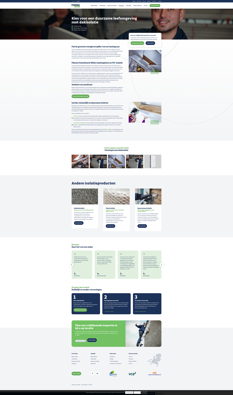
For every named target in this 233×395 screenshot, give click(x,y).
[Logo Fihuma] (76, 5)
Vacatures (159, 1)
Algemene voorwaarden (76, 384)
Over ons (144, 1)
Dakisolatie (74, 363)
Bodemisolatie (75, 356)
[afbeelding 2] (135, 162)
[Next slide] (161, 264)
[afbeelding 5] (153, 162)
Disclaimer (90, 384)
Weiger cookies (137, 392)
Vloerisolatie (74, 359)
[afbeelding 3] (117, 162)
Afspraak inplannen (114, 361)
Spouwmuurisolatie (76, 361)
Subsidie (133, 1)
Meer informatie (78, 223)
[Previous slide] (71, 264)
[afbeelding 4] (81, 162)
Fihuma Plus (139, 1)
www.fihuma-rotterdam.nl (115, 363)
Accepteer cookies (129, 392)
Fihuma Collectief (132, 361)
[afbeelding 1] (99, 162)
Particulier (73, 1)
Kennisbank (154, 1)
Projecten (149, 1)
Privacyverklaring (84, 384)
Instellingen (144, 392)
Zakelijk (78, 1)
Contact (130, 363)
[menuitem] (134, 1)
